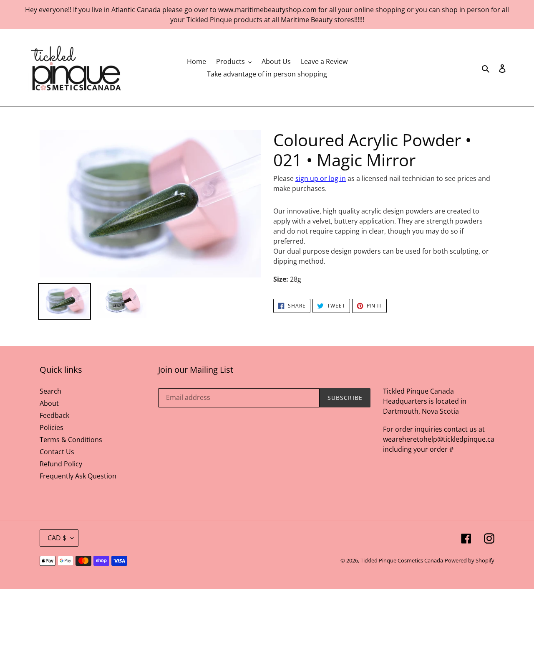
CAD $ (57, 537)
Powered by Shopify (469, 560)
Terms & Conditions (71, 439)
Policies (51, 427)
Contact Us (57, 451)
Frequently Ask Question (78, 476)
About (49, 403)
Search (50, 391)
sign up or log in (320, 178)
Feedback (54, 415)
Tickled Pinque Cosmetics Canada (401, 560)
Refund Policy (61, 463)
